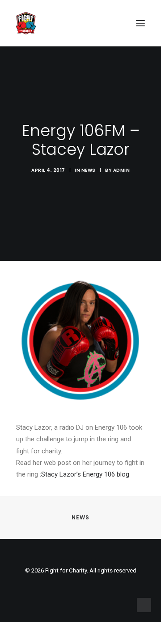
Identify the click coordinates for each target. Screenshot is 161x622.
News (88, 170)
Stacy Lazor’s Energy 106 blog (85, 474)
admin (121, 170)
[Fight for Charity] (26, 23)
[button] (140, 23)
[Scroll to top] (144, 605)
